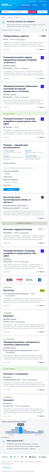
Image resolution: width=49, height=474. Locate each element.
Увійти (44, 5)
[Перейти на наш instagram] (18, 456)
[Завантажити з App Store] (33, 456)
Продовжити (11, 189)
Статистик (9, 17)
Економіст (8, 316)
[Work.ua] (6, 4)
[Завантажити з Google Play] (43, 456)
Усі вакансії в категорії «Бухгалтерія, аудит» (22, 444)
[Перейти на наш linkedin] (22, 456)
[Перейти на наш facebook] (11, 456)
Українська (5, 457)
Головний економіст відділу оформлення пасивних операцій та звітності (19, 60)
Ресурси (4, 461)
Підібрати (43, 11)
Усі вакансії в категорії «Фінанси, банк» (21, 448)
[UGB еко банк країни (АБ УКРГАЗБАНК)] (40, 279)
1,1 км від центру (24, 68)
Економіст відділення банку (17, 229)
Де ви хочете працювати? (10, 179)
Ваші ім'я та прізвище (9, 163)
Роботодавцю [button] (7, 467)
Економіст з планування (15, 374)
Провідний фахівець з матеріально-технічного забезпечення (21, 343)
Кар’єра (22, 461)
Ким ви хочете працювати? (11, 171)
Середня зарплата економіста (14, 421)
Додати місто (7, 185)
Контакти (10, 461)
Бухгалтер (8, 290)
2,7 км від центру (10, 295)
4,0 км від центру (20, 39)
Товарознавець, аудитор (16, 36)
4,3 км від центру (32, 379)
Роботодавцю (42, 1)
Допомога (38, 461)
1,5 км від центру (24, 232)
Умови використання (7, 463)
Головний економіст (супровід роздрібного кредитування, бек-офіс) (20, 121)
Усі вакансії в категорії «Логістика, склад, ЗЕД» (23, 446)
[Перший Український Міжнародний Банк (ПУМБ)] (19, 279)
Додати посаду (7, 176)
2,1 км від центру (20, 321)
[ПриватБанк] (30, 279)
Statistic (17, 17)
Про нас (16, 461)
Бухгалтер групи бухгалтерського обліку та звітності (17, 199)
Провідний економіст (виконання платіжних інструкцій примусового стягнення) (20, 88)
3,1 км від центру (24, 406)
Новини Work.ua (29, 461)
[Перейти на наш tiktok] (26, 456)
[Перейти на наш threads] (14, 456)
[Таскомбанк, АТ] (9, 279)
